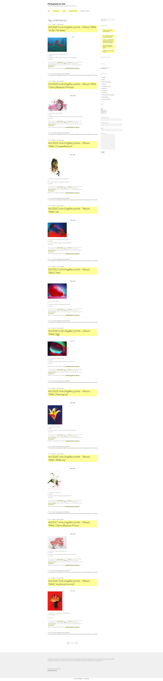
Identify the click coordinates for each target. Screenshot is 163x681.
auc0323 (64, 199)
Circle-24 (54, 73)
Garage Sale (104, 90)
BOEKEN (103, 77)
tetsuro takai (94, 75)
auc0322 (64, 260)
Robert (54, 24)
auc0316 (64, 634)
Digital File (104, 88)
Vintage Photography (106, 99)
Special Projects (105, 97)
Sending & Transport (85, 11)
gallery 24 (78, 75)
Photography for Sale (56, 4)
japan (81, 75)
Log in (102, 108)
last (71, 95)
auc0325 (64, 75)
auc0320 (64, 382)
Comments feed (104, 111)
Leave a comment (60, 24)
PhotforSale (67, 73)
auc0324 (64, 134)
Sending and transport (52, 64)
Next (76, 643)
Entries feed (103, 109)
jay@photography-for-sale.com (72, 68)
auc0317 (64, 572)
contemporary (73, 75)
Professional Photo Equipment (108, 94)
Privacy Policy (86, 678)
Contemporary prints (60, 73)
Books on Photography (106, 81)
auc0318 (64, 513)
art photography (59, 75)
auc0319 (64, 447)
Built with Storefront (52, 670)
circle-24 (68, 75)
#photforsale (52, 75)
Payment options (51, 66)
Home (49, 11)
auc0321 (64, 322)
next (74, 95)
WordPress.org (103, 112)
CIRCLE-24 (70, 62)
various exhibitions (60, 62)
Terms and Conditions (78, 678)
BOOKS (103, 79)
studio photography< (87, 75)
